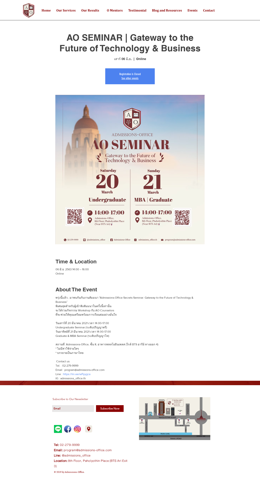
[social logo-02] (77, 429)
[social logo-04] (68, 429)
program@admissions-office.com (88, 450)
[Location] (88, 428)
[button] (65, 10)
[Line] (58, 429)
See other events (130, 78)
